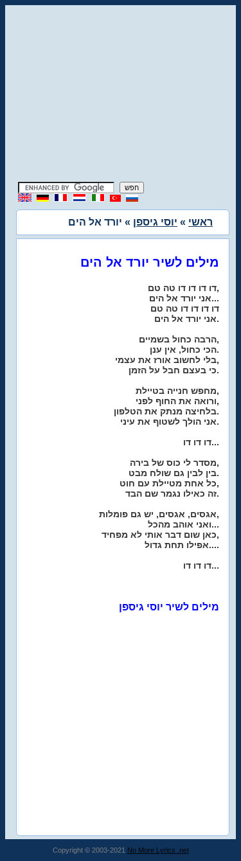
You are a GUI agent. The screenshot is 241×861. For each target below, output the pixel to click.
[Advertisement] (120, 95)
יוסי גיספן (155, 222)
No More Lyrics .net (158, 850)
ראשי (200, 222)
